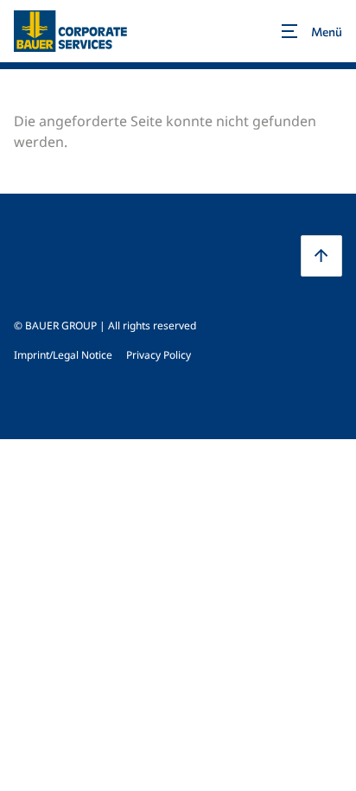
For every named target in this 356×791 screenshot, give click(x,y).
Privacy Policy (158, 355)
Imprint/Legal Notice (63, 355)
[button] (321, 256)
